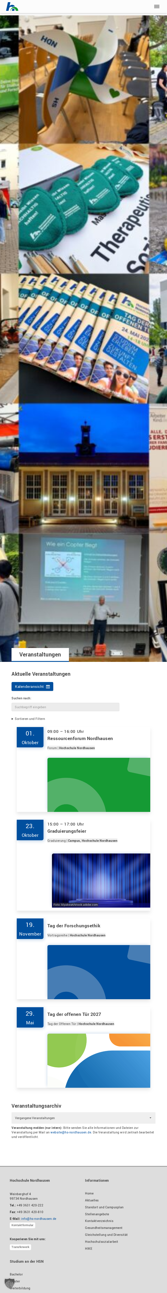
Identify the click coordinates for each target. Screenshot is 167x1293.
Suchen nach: (21, 698)
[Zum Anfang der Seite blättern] (153, 1280)
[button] (156, 6)
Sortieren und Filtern (30, 719)
